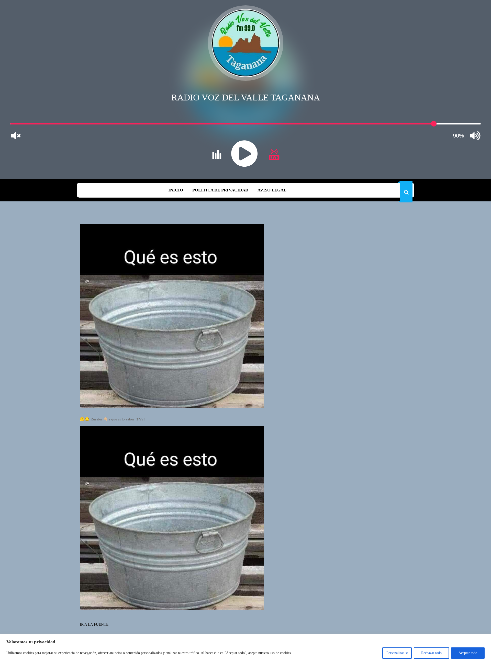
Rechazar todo (431, 653)
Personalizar (395, 653)
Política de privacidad (220, 190)
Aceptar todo (468, 653)
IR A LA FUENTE (94, 624)
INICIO (175, 190)
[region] (245, 648)
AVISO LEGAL (272, 190)
